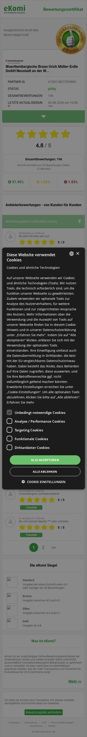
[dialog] (43, 369)
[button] (43, 481)
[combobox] (71, 254)
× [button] (77, 253)
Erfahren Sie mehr (20, 402)
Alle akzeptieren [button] (45, 460)
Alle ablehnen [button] (45, 471)
